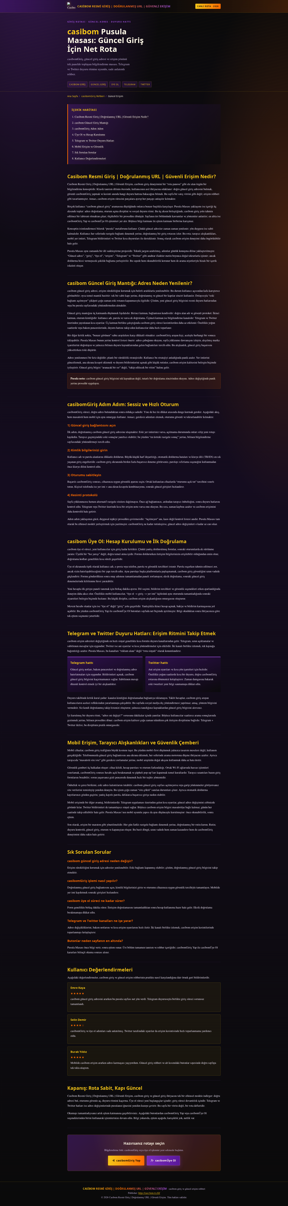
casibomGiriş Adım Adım (89, 128)
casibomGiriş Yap (128, 1160)
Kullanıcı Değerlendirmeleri (90, 158)
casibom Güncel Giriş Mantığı (91, 123)
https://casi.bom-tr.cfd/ (149, 1192)
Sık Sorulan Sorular (85, 152)
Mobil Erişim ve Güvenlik (89, 146)
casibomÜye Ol (165, 1160)
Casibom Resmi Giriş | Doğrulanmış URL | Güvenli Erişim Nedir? (111, 117)
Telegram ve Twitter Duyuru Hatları (94, 140)
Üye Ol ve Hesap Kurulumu (90, 134)
